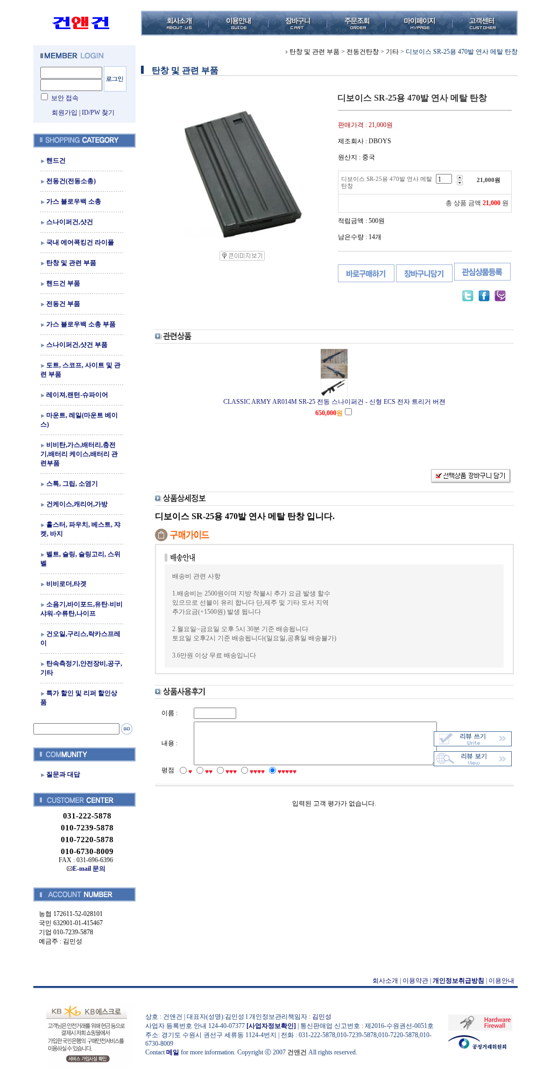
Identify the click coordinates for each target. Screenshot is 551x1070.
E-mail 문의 (89, 868)
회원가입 (64, 112)
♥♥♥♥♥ (287, 771)
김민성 (321, 1016)
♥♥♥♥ (257, 771)
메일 (172, 1052)
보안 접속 (65, 98)
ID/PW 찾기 (98, 112)
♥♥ (209, 771)
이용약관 (415, 980)
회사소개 (385, 980)
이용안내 (501, 980)
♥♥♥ (231, 771)
